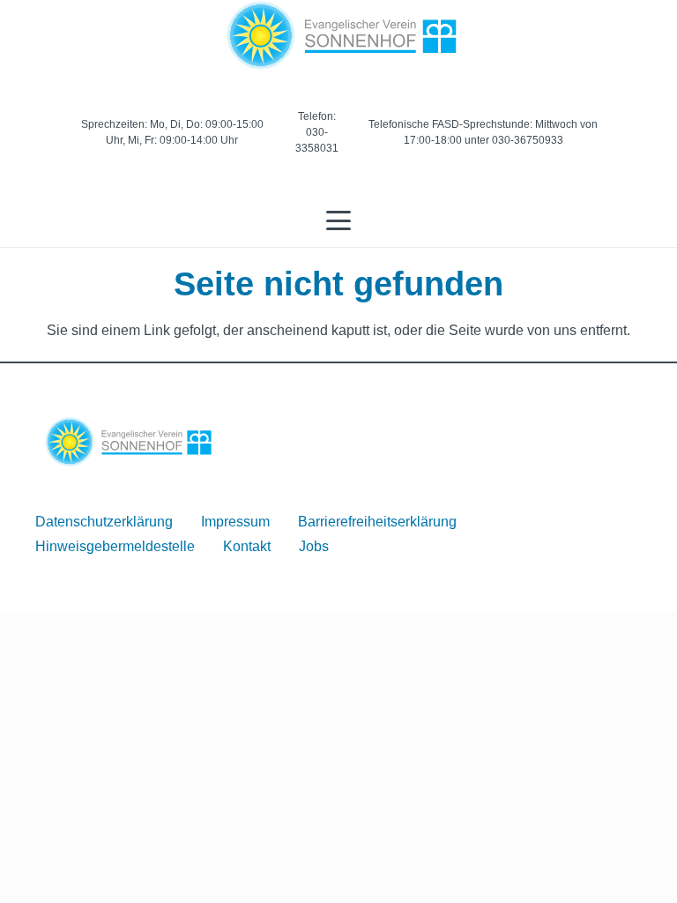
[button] (338, 220)
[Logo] (339, 35)
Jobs (314, 546)
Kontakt (247, 546)
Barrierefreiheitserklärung (377, 521)
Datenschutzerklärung (104, 521)
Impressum (235, 521)
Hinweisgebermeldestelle (115, 546)
